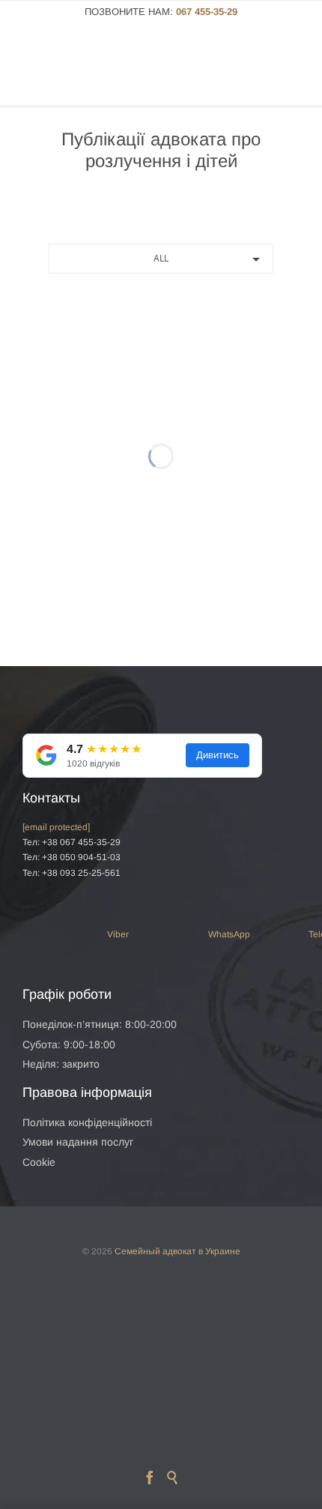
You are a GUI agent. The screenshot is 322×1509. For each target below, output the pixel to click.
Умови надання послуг (77, 1142)
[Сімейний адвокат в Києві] (91, 72)
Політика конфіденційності (87, 1122)
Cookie (38, 1162)
